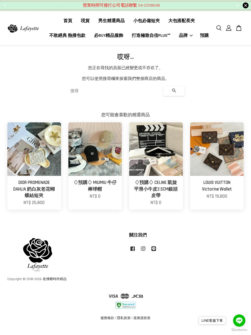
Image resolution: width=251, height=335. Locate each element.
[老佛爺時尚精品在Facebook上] (132, 251)
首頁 (67, 21)
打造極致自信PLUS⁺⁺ (151, 35)
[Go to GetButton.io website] (239, 330)
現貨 (85, 21)
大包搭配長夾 (181, 21)
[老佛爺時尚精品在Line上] (153, 251)
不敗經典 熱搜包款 (67, 35)
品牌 (183, 35)
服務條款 (107, 318)
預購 (204, 35)
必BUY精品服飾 (108, 35)
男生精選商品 (111, 21)
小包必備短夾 (146, 21)
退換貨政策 (142, 318)
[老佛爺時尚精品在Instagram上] (143, 251)
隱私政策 (124, 318)
